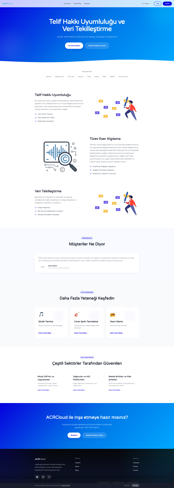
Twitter (135, 470)
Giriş (157, 3)
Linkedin (136, 463)
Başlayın (74, 435)
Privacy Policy (66, 485)
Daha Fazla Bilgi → (44, 390)
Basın (77, 466)
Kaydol (167, 3)
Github (135, 466)
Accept (135, 485)
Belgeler (87, 3)
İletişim (78, 463)
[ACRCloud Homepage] (7, 3)
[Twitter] (49, 477)
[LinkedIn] (37, 477)
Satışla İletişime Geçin (97, 45)
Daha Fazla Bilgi (45, 333)
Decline (127, 485)
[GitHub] (43, 477)
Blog (77, 470)
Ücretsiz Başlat (74, 45)
